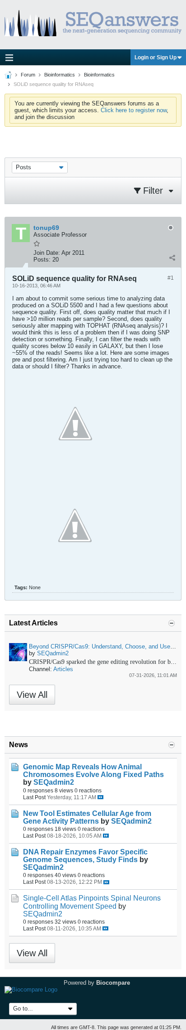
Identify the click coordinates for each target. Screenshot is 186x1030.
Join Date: (46, 252)
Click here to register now (134, 110)
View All (32, 695)
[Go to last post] (100, 797)
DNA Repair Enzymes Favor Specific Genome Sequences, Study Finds (85, 855)
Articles (63, 669)
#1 (170, 278)
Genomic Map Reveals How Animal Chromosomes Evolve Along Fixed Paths (93, 770)
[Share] (172, 257)
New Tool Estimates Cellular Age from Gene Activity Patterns (87, 817)
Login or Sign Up (156, 57)
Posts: (42, 259)
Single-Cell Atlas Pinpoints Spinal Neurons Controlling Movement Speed (92, 902)
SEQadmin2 (53, 653)
